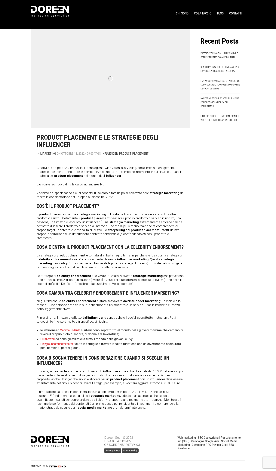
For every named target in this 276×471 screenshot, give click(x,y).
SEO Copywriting (208, 437)
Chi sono (182, 13)
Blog (220, 13)
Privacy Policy (113, 450)
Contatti (235, 13)
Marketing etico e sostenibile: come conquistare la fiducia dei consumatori (220, 102)
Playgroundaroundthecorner (57, 344)
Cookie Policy (130, 450)
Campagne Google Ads (205, 441)
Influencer (110, 153)
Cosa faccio (202, 13)
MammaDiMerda (70, 330)
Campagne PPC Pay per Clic (209, 445)
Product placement (134, 153)
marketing (48, 153)
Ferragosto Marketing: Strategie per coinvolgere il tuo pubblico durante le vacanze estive (220, 84)
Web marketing (186, 437)
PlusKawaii (47, 339)
